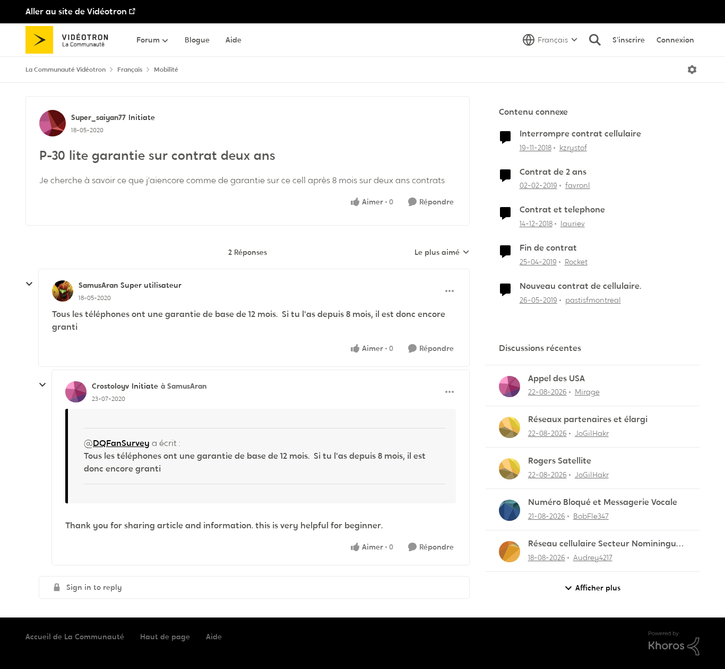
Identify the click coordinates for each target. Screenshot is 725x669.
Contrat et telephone (562, 209)
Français (129, 69)
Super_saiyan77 (98, 117)
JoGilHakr (592, 433)
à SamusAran (183, 386)
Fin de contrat (548, 248)
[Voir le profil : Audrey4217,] (509, 551)
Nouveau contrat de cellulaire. (580, 286)
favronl (577, 185)
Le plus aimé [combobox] (442, 252)
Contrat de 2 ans (553, 172)
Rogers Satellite (559, 461)
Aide (214, 636)
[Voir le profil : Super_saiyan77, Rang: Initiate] (52, 123)
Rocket (576, 262)
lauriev (572, 223)
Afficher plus (597, 588)
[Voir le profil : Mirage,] (509, 386)
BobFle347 (591, 516)
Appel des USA (556, 378)
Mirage (587, 392)
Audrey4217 (592, 557)
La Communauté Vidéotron (65, 69)
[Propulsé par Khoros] (674, 643)
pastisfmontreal (593, 300)
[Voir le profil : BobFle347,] (509, 510)
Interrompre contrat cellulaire (580, 133)
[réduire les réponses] (29, 284)
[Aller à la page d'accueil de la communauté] (70, 40)
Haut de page (165, 636)
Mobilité (166, 69)
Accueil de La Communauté (74, 636)
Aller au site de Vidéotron (76, 11)
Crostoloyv (110, 386)
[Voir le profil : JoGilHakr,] (509, 427)
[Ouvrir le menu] (692, 69)
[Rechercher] (595, 39)
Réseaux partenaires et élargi (588, 419)
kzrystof (573, 147)
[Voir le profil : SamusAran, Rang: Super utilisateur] (62, 291)
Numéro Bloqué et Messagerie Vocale (602, 502)
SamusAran (98, 285)
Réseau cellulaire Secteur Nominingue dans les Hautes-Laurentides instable (604, 544)
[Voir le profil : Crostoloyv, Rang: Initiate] (76, 391)
